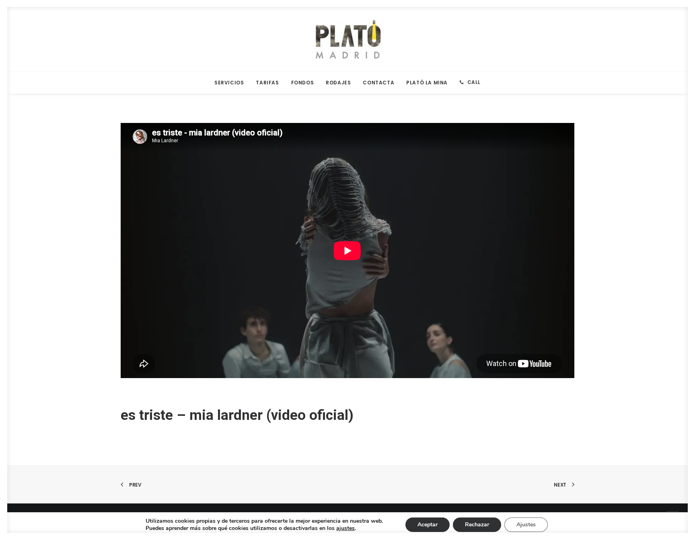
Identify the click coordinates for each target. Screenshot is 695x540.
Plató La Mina (427, 82)
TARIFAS (267, 82)
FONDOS (302, 82)
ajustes (345, 528)
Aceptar (427, 524)
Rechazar (477, 524)
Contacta (378, 82)
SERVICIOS (229, 82)
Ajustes (526, 524)
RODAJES (338, 82)
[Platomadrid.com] (347, 39)
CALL (474, 82)
